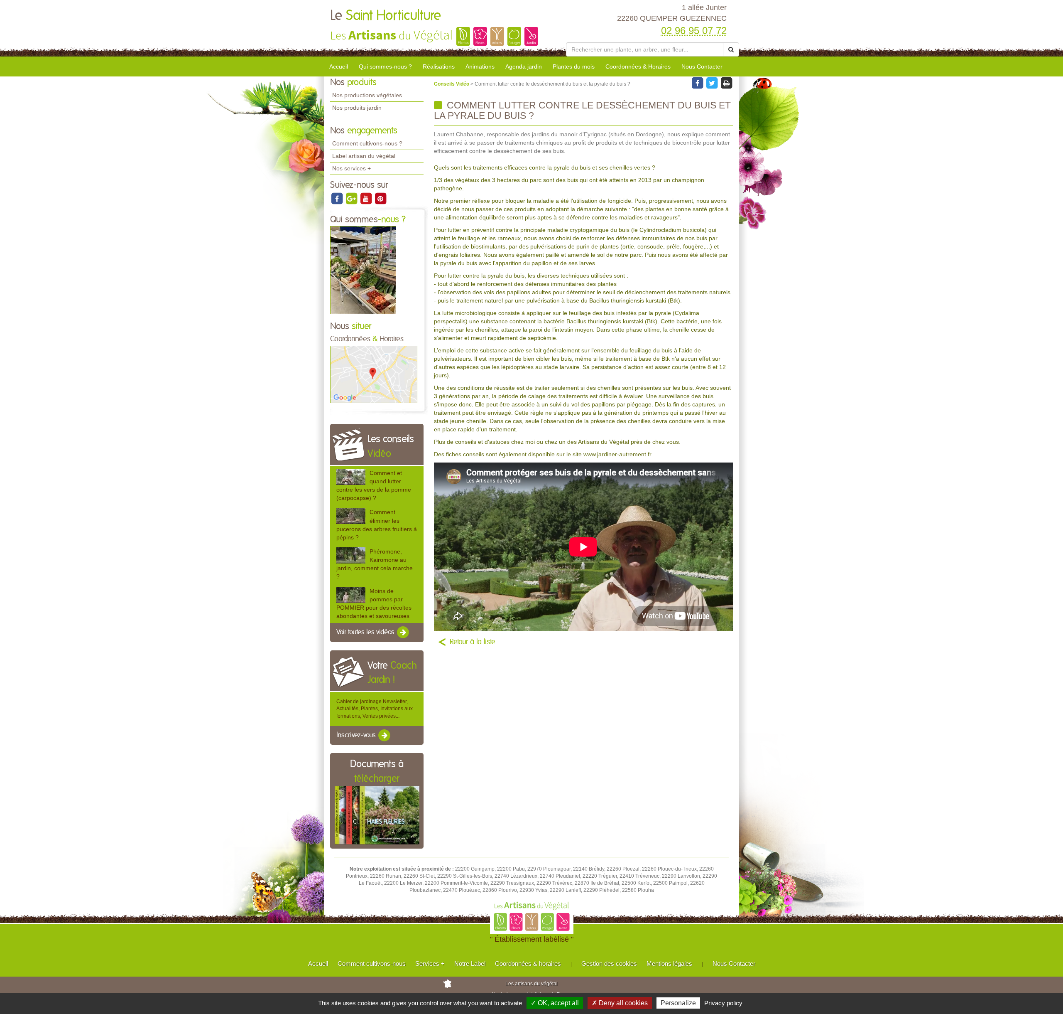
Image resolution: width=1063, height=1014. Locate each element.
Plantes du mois (574, 66)
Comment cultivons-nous (372, 963)
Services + (430, 963)
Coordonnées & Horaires (638, 66)
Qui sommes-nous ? (385, 66)
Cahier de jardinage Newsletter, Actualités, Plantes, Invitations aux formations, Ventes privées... (374, 709)
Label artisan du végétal (363, 156)
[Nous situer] (373, 374)
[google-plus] (352, 198)
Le (385, 16)
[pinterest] (380, 198)
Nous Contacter (702, 66)
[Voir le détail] (350, 477)
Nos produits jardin (357, 107)
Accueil (338, 66)
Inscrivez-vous (356, 735)
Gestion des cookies (609, 963)
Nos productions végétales (367, 95)
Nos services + (351, 168)
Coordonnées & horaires (528, 963)
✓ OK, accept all (555, 1003)
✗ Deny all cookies (620, 1003)
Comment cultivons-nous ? (367, 143)
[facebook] (337, 198)
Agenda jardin (523, 66)
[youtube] (366, 198)
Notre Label (469, 963)
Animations (480, 66)
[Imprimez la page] (726, 83)
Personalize (678, 1003)
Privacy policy (723, 1003)
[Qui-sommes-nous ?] (363, 270)
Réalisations (439, 66)
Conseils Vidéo (452, 84)
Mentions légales (669, 963)
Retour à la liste (472, 642)
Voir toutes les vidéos (366, 632)
